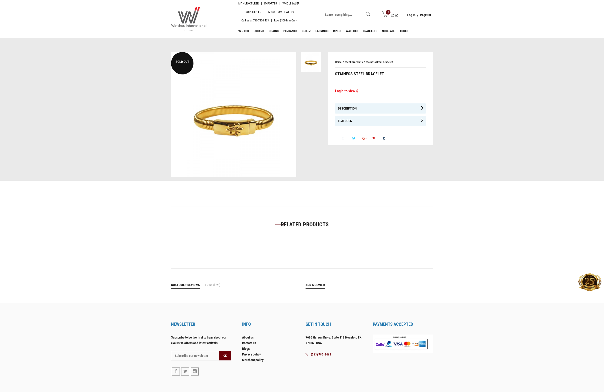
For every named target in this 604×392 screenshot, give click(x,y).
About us (248, 337)
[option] (311, 62)
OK (225, 355)
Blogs (246, 349)
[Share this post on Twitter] (357, 138)
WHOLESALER (290, 3)
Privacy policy (251, 354)
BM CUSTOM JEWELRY (280, 12)
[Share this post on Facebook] (347, 138)
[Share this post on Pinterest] (377, 138)
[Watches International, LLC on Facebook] (176, 372)
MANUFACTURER (248, 3)
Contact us (249, 343)
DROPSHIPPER (252, 12)
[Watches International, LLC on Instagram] (195, 372)
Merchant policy (253, 360)
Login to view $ (346, 91)
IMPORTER (270, 3)
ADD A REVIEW (315, 285)
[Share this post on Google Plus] (367, 138)
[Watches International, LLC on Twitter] (185, 372)
